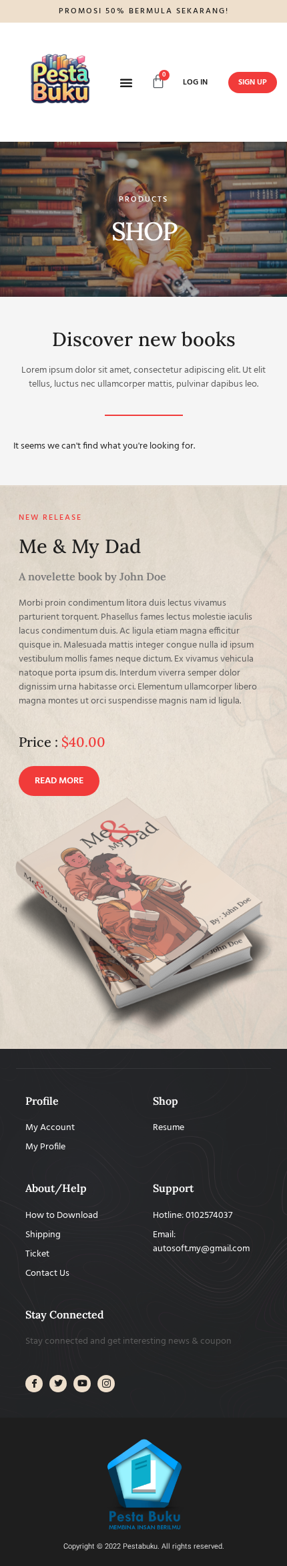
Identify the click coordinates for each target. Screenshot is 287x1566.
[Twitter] (58, 1383)
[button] (126, 83)
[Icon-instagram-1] (106, 1383)
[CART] (158, 81)
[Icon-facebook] (34, 1383)
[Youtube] (82, 1383)
